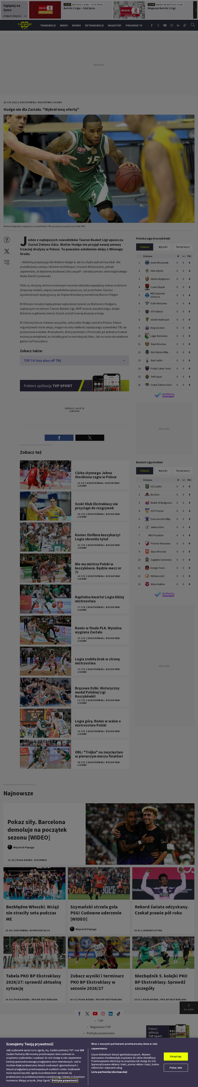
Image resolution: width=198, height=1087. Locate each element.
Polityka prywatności (65, 1080)
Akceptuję (175, 1056)
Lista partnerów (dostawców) (109, 1072)
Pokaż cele (176, 1067)
